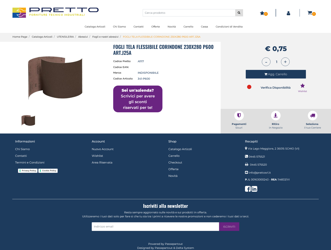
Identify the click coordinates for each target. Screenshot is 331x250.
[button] (239, 12)
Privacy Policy (29, 170)
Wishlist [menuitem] (97, 156)
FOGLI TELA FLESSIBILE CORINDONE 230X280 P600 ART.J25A (161, 36)
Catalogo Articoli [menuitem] (95, 26)
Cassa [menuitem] (204, 26)
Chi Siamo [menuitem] (119, 26)
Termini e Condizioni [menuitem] (29, 162)
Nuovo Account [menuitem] (103, 149)
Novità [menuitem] (172, 26)
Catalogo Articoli (42, 36)
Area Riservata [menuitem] (102, 162)
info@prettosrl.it (260, 172)
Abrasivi (83, 36)
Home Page (19, 36)
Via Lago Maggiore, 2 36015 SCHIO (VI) (273, 148)
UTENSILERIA (65, 36)
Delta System (185, 248)
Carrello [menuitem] (188, 26)
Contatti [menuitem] (139, 26)
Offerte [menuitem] (155, 26)
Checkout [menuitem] (175, 162)
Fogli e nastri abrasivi (105, 36)
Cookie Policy (49, 170)
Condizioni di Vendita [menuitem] (229, 26)
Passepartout (174, 244)
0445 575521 (257, 156)
